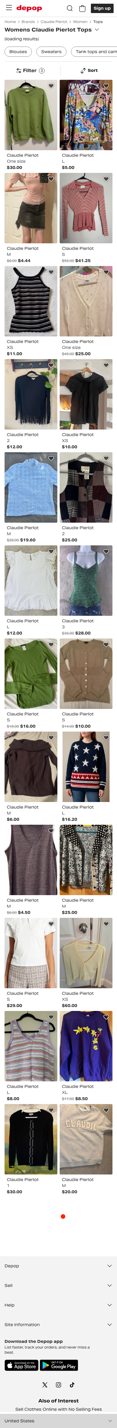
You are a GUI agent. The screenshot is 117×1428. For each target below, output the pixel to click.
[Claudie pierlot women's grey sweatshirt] (86, 1139)
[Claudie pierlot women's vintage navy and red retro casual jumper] (86, 767)
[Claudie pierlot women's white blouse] (31, 580)
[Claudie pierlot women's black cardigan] (31, 1139)
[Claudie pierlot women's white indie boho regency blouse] (31, 487)
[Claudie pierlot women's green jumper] (31, 115)
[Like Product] (51, 86)
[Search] (70, 8)
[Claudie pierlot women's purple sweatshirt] (86, 1046)
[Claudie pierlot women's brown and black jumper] (31, 767)
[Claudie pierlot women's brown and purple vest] (31, 860)
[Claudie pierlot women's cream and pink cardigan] (86, 301)
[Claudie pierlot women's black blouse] (86, 394)
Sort (93, 70)
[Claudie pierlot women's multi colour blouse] (86, 115)
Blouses (18, 51)
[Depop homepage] (29, 8)
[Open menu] (9, 7)
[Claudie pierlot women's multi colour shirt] (86, 208)
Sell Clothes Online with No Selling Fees (58, 1409)
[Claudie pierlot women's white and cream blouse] (31, 953)
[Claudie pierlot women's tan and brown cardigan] (86, 673)
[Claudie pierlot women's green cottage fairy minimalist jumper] (31, 673)
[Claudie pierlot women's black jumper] (31, 394)
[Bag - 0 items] (82, 8)
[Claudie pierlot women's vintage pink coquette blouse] (31, 208)
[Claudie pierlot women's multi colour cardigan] (86, 860)
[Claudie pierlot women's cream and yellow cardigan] (86, 953)
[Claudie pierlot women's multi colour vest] (31, 301)
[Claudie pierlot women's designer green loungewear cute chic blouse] (86, 580)
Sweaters (51, 51)
